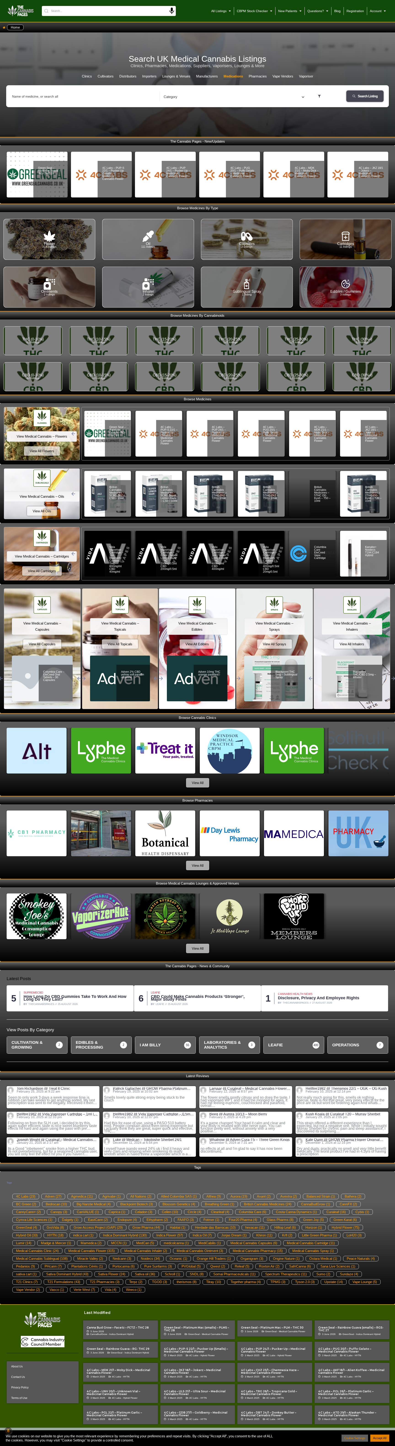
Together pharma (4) (246, 1282)
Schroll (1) (172, 1274)
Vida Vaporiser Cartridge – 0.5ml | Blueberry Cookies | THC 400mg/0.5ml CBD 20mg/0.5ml (220, 559)
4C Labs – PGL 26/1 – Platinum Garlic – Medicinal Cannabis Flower (346, 1393)
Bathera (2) (353, 1196)
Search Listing (368, 96)
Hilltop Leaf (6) (285, 1227)
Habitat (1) (177, 1227)
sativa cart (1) (26, 1274)
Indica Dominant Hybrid (121, 1334)
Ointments (49, 291)
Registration (355, 11)
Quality (284, 991)
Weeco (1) (133, 1290)
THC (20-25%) (230, 339)
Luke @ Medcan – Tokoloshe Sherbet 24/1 (147, 1139)
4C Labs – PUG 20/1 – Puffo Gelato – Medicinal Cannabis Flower (178, 172)
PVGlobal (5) (191, 1266)
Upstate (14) (333, 1282)
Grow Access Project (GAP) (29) (98, 1227)
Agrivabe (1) (111, 1196)
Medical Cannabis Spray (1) (313, 1251)
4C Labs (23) (25, 1196)
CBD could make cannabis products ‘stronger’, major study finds (70, 998)
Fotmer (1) (211, 1220)
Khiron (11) (264, 1235)
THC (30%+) (362, 339)
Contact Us (18, 1377)
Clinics (87, 76)
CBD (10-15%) (99, 375)
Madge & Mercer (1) (56, 1243)
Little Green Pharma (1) (319, 1235)
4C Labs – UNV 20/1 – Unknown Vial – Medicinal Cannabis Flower (113, 1393)
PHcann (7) (53, 1266)
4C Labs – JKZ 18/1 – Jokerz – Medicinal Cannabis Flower (307, 172)
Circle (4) (194, 1212)
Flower (49, 244)
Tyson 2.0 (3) (305, 1282)
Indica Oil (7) (202, 1235)
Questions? (315, 11)
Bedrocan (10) (56, 1204)
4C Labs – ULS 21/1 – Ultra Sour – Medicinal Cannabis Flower (195, 1393)
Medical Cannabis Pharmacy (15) (258, 1251)
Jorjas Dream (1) (234, 1235)
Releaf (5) (242, 1266)
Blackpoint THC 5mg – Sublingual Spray (286, 674)
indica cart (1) (83, 1235)
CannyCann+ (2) (28, 1212)
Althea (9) (213, 1196)
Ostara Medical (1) (323, 1258)
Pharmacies (258, 76)
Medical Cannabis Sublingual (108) (42, 1258)
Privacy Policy (20, 1387)
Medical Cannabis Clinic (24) (37, 1251)
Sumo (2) (323, 1274)
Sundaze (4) (349, 1274)
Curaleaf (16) (336, 1212)
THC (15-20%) (164, 339)
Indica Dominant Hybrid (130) (125, 1235)
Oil (148, 244)
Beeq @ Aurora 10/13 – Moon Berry (238, 1114)
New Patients (287, 11)
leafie (32, 1004)
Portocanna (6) (123, 1266)
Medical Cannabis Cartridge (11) (311, 1243)
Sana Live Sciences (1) (337, 1266)
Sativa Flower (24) (111, 1274)
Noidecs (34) (150, 1258)
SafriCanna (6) (300, 1266)
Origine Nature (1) (286, 1258)
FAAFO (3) (186, 1220)
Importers (149, 76)
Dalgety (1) (70, 1220)
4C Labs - (194, 1355)
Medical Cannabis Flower (215, 1334)
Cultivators (106, 76)
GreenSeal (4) (26, 1227)
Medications (233, 76)
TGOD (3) (159, 1282)
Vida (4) (110, 1290)
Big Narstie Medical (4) (94, 1204)
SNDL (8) (197, 1274)
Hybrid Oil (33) (27, 1235)
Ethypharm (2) (157, 1220)
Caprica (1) (117, 1212)
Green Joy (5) (313, 1220)
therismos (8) (187, 1282)
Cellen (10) (170, 1212)
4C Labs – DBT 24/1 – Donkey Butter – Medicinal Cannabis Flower (268, 1414)
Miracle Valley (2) (90, 1258)
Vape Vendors (282, 76)
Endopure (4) (127, 1220)
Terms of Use (19, 1398)
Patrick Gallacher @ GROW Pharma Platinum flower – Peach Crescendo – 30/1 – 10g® (150, 1088)
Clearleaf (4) (220, 1212)
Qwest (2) (217, 1266)
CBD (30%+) (362, 375)
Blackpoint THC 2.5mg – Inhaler (362, 673)
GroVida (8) (55, 1227)
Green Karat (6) (345, 1220)
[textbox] (170, 96)
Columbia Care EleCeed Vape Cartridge (269, 552)
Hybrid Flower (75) (345, 1227)
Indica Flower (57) (169, 1235)
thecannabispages (168, 1003)
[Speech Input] (172, 11)
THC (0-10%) (33, 339)
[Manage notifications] (8, 1431)
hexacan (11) (255, 1227)
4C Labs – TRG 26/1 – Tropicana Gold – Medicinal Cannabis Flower (269, 1393)
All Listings (219, 11)
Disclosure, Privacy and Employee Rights (191, 998)
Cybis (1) (362, 1212)
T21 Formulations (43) (63, 1282)
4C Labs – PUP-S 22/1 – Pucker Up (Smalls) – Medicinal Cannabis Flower (49, 173)
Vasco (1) (57, 1290)
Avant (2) (264, 1196)
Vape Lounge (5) (364, 1282)
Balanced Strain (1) (321, 1196)
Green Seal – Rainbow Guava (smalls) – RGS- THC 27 (351, 1329)
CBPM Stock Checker (252, 11)
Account (376, 11)
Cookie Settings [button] (354, 1438)
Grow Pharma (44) (146, 1227)
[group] (37, 1045)
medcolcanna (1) (176, 1243)
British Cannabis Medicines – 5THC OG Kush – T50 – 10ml (271, 494)
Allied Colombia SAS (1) (179, 1196)
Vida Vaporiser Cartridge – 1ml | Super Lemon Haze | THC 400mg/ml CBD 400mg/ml (168, 558)
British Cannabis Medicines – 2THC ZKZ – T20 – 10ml (168, 493)
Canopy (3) (59, 1212)
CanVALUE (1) (88, 1212)
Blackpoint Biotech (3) (136, 1204)
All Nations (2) (140, 1196)
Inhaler (148, 291)
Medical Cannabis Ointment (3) (200, 1251)
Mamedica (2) (91, 1243)
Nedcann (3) (122, 1258)
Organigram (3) (251, 1258)
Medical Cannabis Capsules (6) (253, 1243)
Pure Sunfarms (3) (158, 1266)
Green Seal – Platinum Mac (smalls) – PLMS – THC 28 (196, 1329)
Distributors (127, 76)
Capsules (247, 244)
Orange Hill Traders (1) (214, 1258)
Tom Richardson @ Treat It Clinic (43, 1088)
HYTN (358, 1355)
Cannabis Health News (168, 994)
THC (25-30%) (296, 339)
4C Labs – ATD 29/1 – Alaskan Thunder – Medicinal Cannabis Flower (347, 1414)
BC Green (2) (26, 1204)
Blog (337, 11)
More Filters (331, 96)
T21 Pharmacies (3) (105, 1282)
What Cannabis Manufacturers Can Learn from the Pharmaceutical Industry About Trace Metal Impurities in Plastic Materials (330, 998)
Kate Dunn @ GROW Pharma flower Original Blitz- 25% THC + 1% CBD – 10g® (343, 1139)
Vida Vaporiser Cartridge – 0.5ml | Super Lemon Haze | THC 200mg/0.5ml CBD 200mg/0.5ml (117, 558)
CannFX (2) (348, 1204)
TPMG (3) (278, 1282)
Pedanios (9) (25, 1266)
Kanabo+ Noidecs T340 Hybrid (373, 549)
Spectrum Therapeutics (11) (286, 1274)
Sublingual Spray (247, 291)
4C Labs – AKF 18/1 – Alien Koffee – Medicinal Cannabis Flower (351, 1371)
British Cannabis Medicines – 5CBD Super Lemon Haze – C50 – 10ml (117, 494)
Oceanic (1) (178, 1258)
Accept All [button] (380, 1438)
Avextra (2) (288, 1196)
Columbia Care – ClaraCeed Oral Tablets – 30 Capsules (53, 676)
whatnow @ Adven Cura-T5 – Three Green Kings (249, 1139)
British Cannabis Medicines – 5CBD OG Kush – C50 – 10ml (373, 494)
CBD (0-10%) (33, 375)
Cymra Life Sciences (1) (34, 1220)
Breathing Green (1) (219, 1204)
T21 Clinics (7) (27, 1282)
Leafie (28, 992)
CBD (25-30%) (296, 375)
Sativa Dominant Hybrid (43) (67, 1274)
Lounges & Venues (176, 76)
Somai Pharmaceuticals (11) (234, 1274)
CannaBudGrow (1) (315, 1204)
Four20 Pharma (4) (243, 1220)
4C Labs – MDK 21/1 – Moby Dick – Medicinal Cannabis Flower (242, 172)
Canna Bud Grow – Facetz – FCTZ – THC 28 (118, 1327)
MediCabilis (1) (209, 1243)
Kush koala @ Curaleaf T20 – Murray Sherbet (343, 1114)
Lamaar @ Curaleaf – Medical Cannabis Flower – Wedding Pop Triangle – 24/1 (249, 1088)
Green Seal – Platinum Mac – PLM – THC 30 (272, 1327)
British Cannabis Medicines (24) (267, 1204)
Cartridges (345, 244)
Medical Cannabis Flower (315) (91, 1251)
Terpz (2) (135, 1282)
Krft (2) (287, 1235)
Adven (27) (53, 1196)
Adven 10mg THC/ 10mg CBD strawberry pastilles (210, 674)
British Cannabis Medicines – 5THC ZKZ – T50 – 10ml (219, 493)
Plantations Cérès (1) (87, 1266)
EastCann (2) (98, 1220)
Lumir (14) (23, 1243)
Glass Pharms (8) (280, 1220)
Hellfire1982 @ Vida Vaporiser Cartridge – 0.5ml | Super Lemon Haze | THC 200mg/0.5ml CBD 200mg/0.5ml (153, 1114)
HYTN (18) (55, 1235)
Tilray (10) (213, 1282)
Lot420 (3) (354, 1235)
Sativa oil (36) (145, 1274)
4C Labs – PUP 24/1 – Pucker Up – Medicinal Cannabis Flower (114, 172)
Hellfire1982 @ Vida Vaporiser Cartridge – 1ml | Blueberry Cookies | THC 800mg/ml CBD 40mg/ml (57, 1114)
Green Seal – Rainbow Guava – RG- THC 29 (118, 1348)
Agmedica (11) (82, 1196)
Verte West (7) (84, 1290)
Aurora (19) (238, 1196)
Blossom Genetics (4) (179, 1204)
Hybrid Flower (207, 1355)
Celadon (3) (143, 1212)
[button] (73, 433)
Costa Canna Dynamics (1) (296, 1212)
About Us (17, 1366)
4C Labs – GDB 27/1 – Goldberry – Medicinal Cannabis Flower (195, 1414)
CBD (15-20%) (164, 375)
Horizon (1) (313, 1227)
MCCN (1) (119, 1243)
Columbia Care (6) (252, 1212)
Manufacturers (207, 76)
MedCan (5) (145, 1243)
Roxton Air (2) (269, 1266)
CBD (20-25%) (230, 375)
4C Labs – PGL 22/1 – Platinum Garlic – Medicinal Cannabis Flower (114, 1414)
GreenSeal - (194, 1334)
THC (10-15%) (98, 339)
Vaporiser (306, 76)
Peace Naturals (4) (361, 1258)
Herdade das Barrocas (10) (215, 1227)
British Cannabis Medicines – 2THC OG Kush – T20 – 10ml (322, 494)
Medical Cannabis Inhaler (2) (145, 1251)
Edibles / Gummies (345, 291)
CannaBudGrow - (99, 1334)
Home (15, 27)
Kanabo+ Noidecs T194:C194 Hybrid (321, 551)
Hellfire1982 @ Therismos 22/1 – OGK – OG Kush (346, 1088)
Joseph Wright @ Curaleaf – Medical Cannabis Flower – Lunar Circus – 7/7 (55, 1139)
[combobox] (234, 97)
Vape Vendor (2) (28, 1290)
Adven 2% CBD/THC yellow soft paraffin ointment (131, 676)
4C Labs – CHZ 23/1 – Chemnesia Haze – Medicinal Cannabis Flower (370, 172)
